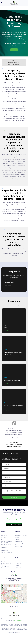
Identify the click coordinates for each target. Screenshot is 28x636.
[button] (14, 592)
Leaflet (18, 602)
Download (6, 330)
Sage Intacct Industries (13, 64)
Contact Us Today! (15, 519)
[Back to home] (14, 3)
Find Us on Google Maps (14, 588)
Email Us (14, 574)
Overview (14, 60)
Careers (17, 565)
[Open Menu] (1, 3)
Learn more (14, 49)
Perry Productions (17, 620)
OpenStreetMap (24, 602)
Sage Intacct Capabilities (13, 62)
